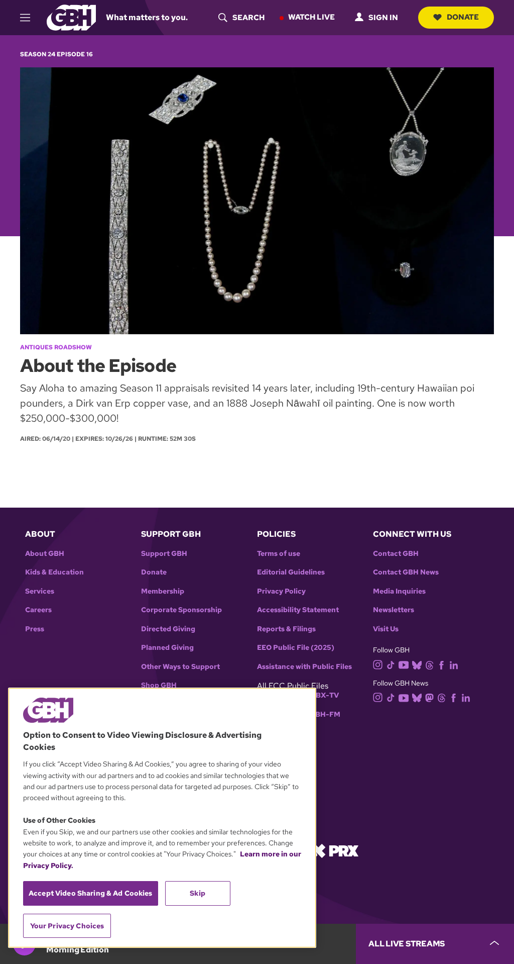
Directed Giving (168, 629)
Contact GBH (396, 553)
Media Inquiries (399, 591)
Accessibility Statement (298, 610)
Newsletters (393, 610)
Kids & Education (54, 572)
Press (34, 629)
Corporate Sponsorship (181, 610)
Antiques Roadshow (56, 347)
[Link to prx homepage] (334, 850)
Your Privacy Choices (67, 925)
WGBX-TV (321, 695)
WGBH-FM (321, 714)
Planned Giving (167, 647)
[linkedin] (453, 664)
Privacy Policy (281, 591)
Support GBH (164, 553)
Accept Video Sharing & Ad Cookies (91, 893)
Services (39, 591)
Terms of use (278, 553)
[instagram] (378, 663)
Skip (197, 893)
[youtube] (404, 663)
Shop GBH (159, 685)
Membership (162, 591)
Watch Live (311, 17)
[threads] (429, 664)
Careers (38, 610)
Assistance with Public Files (304, 666)
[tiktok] (391, 664)
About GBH (44, 553)
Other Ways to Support (180, 666)
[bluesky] (417, 664)
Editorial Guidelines (291, 572)
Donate (463, 17)
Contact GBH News (406, 572)
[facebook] (441, 664)
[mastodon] (429, 697)
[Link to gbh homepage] (71, 17)
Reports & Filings (286, 629)
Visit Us (386, 629)
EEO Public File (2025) (295, 647)
